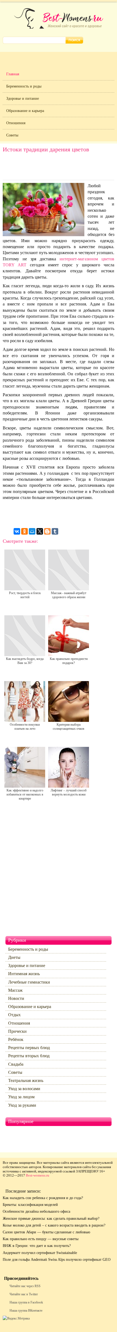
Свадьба (15, 1064)
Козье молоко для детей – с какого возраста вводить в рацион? (54, 1225)
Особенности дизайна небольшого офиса (36, 1211)
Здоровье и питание (22, 98)
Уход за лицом (21, 1096)
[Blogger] (47, 531)
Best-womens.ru (37, 1175)
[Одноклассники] (24, 531)
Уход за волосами (24, 1088)
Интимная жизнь (24, 973)
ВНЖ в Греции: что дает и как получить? (37, 1246)
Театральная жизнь (25, 1080)
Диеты (14, 957)
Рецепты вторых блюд (29, 1055)
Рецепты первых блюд (29, 1047)
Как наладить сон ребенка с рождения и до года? (43, 1198)
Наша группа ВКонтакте (26, 1310)
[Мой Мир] (32, 531)
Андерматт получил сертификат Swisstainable (40, 1253)
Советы (12, 135)
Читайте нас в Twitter (24, 1294)
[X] (39, 531)
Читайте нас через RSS (25, 1286)
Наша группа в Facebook (26, 1302)
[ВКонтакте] (17, 531)
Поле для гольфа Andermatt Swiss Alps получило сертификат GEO (56, 1260)
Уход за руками (22, 1105)
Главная (12, 74)
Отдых (14, 1014)
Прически (17, 1031)
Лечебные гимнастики (29, 982)
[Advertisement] (58, 168)
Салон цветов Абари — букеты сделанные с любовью (46, 1232)
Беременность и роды (23, 86)
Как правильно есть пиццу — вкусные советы (40, 1239)
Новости (16, 998)
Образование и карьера (25, 111)
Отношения (15, 123)
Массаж (15, 990)
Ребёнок (15, 1039)
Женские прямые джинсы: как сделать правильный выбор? (51, 1218)
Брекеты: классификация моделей (30, 1205)
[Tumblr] (55, 531)
